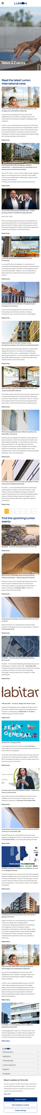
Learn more (7, 1094)
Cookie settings (20, 1110)
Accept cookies (20, 1099)
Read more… (6, 140)
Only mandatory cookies (20, 1105)
